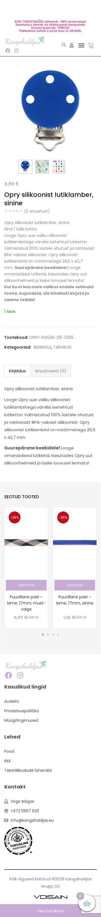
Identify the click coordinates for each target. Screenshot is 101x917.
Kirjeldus (17, 371)
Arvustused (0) (50, 371)
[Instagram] (16, 50)
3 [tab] (53, 634)
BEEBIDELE (42, 347)
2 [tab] (48, 634)
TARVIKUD (62, 347)
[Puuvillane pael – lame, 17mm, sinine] (75, 542)
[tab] (17, 371)
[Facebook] (7, 50)
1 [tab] (43, 634)
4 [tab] (58, 634)
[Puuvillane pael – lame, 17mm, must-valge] (26, 542)
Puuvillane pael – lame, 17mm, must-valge (26, 603)
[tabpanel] (26, 568)
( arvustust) (37, 211)
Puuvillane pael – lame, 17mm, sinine (74, 600)
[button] (81, 45)
